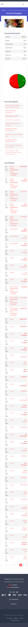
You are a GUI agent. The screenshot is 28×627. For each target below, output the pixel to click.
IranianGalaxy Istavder (11, 116)
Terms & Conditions (14, 620)
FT (2, 4)
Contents (13, 604)
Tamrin (12, 250)
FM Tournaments (13, 599)
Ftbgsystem (20, 615)
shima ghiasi (23, 297)
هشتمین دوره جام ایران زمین (12, 119)
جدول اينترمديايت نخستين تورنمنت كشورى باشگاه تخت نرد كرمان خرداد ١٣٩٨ (13, 152)
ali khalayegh (23, 216)
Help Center (9, 618)
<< (6, 565)
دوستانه (12, 319)
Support (21, 618)
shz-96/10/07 (14, 229)
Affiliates (16, 618)
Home (4, 10)
